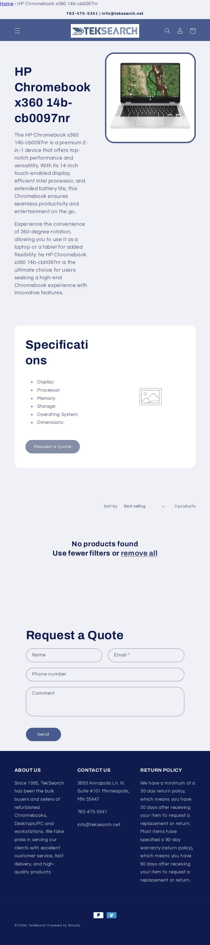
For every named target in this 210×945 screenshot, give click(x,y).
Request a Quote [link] (52, 446)
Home (6, 3)
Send (43, 734)
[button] (17, 31)
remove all (139, 553)
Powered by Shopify (63, 925)
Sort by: (111, 506)
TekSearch (37, 925)
